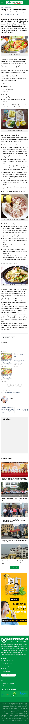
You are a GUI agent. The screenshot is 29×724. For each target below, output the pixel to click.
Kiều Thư (16, 14)
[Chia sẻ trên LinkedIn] (21, 385)
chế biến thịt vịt (8, 392)
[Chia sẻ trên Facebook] (10, 385)
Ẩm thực (9, 7)
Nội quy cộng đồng (7, 663)
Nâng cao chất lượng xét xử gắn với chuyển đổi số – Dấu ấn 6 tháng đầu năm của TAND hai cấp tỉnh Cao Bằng (13, 562)
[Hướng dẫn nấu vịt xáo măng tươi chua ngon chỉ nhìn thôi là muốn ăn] (6, 356)
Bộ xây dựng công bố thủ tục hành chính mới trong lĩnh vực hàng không (14, 541)
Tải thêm (14, 567)
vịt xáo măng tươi (16, 392)
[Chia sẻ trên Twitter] (13, 385)
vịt (11, 392)
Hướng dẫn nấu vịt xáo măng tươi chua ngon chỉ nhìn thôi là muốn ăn (6, 362)
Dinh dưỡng (4, 7)
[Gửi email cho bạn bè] (16, 385)
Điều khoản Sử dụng (8, 660)
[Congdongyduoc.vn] (14, 2)
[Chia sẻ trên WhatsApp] (8, 385)
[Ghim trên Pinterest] (18, 385)
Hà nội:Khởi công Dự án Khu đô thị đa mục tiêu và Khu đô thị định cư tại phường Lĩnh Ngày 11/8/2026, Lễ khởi (14, 479)
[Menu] (2, 2)
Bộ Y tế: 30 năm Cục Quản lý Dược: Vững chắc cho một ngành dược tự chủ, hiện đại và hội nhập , (14, 499)
